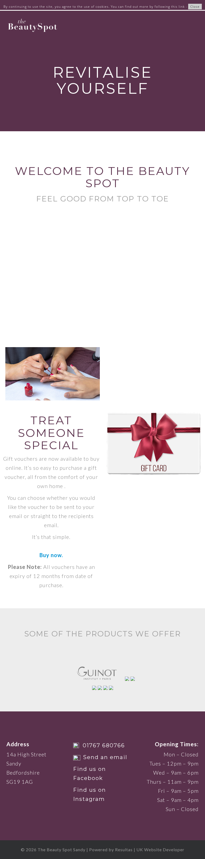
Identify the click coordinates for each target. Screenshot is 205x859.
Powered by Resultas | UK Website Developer (136, 849)
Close (195, 6)
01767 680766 (104, 745)
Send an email (105, 757)
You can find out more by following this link (148, 6)
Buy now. (51, 555)
